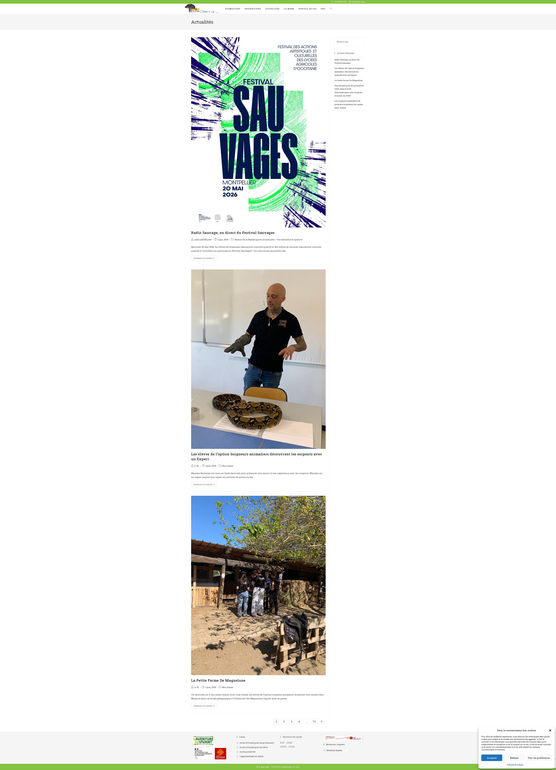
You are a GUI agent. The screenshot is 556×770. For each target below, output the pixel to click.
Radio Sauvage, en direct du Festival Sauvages (233, 232)
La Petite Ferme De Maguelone (218, 680)
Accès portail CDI (247, 751)
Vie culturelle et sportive (289, 239)
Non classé (227, 465)
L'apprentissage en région (251, 756)
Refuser (514, 757)
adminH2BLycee (203, 239)
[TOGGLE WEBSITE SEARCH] (331, 9)
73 (314, 721)
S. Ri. (196, 465)
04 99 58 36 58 (340, 1)
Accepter (492, 757)
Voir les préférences (539, 757)
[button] (550, 730)
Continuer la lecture (205, 257)
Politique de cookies (515, 764)
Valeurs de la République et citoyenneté (254, 239)
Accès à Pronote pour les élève (254, 747)
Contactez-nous (358, 1)
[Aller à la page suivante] (321, 721)
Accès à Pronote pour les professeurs (257, 742)
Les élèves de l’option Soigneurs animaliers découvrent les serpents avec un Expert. (349, 71)
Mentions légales (334, 750)
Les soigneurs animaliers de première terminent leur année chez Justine (348, 104)
